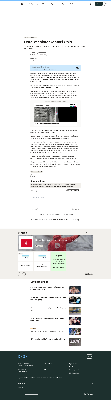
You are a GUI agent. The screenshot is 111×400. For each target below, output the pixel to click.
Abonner (99, 4)
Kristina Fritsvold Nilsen (25, 365)
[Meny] (106, 4)
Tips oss (89, 356)
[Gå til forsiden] (21, 4)
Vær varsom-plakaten (42, 378)
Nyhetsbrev (72, 364)
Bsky (45, 373)
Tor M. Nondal (22, 371)
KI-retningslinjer (74, 373)
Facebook (46, 367)
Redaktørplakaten (56, 378)
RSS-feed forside (48, 364)
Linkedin (46, 370)
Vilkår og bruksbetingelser (77, 370)
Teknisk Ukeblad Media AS (31, 394)
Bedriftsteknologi (30, 37)
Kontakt (20, 388)
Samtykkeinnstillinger (76, 367)
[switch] (77, 68)
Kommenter (43, 54)
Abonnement (22, 383)
